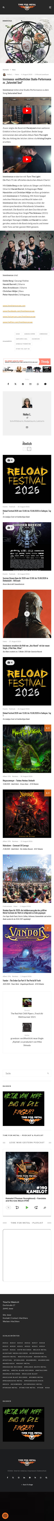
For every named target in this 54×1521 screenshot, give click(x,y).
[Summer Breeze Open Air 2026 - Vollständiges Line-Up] (27, 546)
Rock (6, 1384)
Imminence (44, 334)
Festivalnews (7, 906)
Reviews (15, 776)
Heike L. (10, 74)
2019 (6, 1346)
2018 (43, 1343)
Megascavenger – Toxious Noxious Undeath (19, 780)
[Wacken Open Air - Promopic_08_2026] (27, 878)
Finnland (20, 1360)
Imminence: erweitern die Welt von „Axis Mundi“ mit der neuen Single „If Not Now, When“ (26, 646)
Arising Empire (30, 334)
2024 (43, 1346)
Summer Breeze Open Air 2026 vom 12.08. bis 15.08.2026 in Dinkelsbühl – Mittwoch (25, 579)
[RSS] (35, 1478)
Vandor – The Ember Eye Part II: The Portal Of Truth (22, 980)
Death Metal (10, 1356)
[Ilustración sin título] (27, 749)
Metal (7, 1370)
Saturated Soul (22, 339)
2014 (13, 1343)
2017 (35, 1343)
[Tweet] (15, 384)
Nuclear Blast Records (15, 1377)
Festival (8, 1360)
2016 (28, 1343)
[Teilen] (8, 384)
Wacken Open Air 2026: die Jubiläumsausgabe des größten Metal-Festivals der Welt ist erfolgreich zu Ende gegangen (25, 911)
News (17, 74)
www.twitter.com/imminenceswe (18, 322)
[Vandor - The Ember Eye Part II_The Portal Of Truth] (27, 949)
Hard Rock (9, 1363)
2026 (13, 1350)
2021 (21, 1346)
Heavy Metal (24, 1363)
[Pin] (23, 384)
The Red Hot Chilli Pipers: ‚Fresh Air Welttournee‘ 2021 (27, 1013)
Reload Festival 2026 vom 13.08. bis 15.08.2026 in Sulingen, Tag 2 (27, 511)
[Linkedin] (24, 1478)
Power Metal (36, 1377)
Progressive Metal (13, 1381)
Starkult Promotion (24, 344)
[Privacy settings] (5, 1516)
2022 (28, 1346)
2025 (6, 1350)
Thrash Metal (11, 1387)
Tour (40, 1387)
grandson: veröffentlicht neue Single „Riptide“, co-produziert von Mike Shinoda (27, 1040)
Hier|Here (23, 1318)
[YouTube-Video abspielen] (27, 110)
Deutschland (25, 1356)
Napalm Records (12, 1374)
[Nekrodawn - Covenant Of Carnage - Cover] (27, 814)
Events (5, 507)
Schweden (36, 339)
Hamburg (32, 1360)
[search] (48, 1073)
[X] (13, 1478)
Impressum (32, 1471)
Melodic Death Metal (35, 1367)
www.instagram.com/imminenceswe (19, 316)
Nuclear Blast (30, 1374)
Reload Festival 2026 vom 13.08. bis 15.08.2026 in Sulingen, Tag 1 (27, 714)
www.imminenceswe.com (14, 305)
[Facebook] (7, 1478)
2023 (35, 1346)
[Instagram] (18, 1478)
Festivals (12, 507)
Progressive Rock (34, 1381)
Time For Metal (28, 1387)
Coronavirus (37, 1353)
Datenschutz (41, 1471)
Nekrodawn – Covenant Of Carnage (16, 845)
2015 (21, 1343)
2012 (6, 1343)
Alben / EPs (7, 776)
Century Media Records (16, 1353)
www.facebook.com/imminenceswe (18, 311)
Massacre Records (13, 1367)
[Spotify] (30, 1478)
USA (48, 1387)
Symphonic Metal (33, 1384)
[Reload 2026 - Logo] (27, 479)
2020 (18, 334)
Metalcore (42, 1370)
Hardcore (44, 1360)
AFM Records (25, 1350)
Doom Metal (41, 1356)
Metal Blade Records (23, 1370)
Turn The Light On (23, 349)
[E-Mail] (30, 384)
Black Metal (40, 1350)
